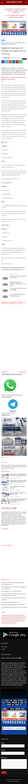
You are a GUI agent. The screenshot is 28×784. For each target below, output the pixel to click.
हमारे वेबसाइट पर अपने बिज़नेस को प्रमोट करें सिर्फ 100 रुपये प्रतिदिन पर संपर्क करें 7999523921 (16, 10)
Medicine (4, 623)
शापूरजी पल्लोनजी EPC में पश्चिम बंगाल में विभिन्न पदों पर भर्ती (17, 493)
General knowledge (16, 618)
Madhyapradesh (12, 620)
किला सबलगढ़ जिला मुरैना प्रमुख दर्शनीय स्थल (10, 602)
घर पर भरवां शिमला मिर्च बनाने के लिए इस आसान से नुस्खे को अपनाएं (17, 295)
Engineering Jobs (6, 618)
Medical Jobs (21, 620)
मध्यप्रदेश (14, 623)
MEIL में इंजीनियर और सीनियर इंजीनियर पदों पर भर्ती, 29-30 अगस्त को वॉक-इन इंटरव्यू (18, 475)
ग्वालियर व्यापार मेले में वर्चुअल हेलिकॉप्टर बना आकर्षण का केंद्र (12, 604)
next (3, 457)
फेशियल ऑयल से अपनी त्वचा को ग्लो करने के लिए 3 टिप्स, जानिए (18, 277)
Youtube (3, 649)
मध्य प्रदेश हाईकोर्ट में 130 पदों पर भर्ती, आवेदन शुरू (17, 487)
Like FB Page (4, 646)
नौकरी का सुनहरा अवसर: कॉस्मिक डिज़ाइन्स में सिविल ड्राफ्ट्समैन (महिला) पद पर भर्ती (18, 481)
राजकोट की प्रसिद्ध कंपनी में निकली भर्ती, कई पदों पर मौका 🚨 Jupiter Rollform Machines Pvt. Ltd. (18, 500)
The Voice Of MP (14, 2)
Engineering (21, 615)
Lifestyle (3, 40)
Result (9, 623)
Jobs (24, 618)
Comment (24, 59)
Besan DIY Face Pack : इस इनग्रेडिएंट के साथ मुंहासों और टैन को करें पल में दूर (17, 284)
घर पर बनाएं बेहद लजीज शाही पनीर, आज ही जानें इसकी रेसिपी (18, 289)
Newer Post (4, 372)
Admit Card (5, 615)
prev (2, 457)
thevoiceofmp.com (15, 781)
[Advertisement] (14, 356)
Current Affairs (13, 615)
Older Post (23, 372)
